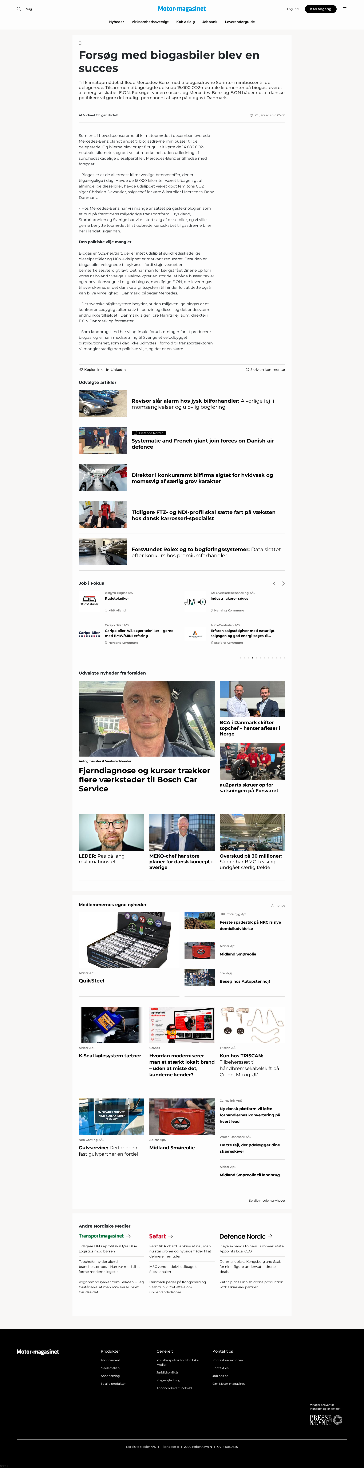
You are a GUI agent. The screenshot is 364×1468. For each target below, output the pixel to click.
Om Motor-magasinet (229, 1384)
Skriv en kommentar (267, 370)
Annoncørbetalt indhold (174, 1388)
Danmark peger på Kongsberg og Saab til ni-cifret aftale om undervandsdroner (177, 1287)
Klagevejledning (168, 1380)
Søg (29, 9)
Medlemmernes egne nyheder (113, 904)
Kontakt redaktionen (228, 1360)
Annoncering (110, 1376)
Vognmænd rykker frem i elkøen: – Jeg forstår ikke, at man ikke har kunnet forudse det (111, 1287)
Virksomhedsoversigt (150, 22)
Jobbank (209, 22)
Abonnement (110, 1360)
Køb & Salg (185, 22)
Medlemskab (110, 1368)
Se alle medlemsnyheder (267, 1200)
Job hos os (220, 1376)
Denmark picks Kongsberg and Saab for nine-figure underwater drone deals (250, 1267)
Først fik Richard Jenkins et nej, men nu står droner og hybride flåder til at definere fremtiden (180, 1251)
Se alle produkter (113, 1384)
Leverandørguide (240, 22)
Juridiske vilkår (167, 1372)
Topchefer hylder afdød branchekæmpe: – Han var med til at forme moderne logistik (109, 1267)
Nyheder (116, 22)
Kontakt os (221, 1368)
